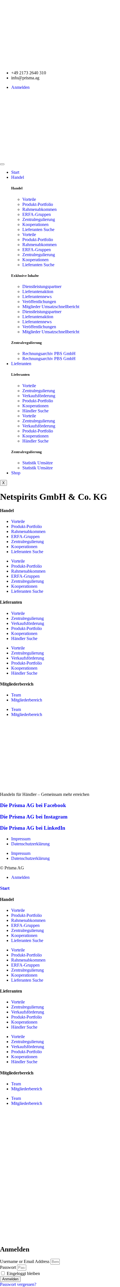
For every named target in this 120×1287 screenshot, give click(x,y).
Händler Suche (35, 410)
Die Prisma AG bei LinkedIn (32, 828)
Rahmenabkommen (39, 209)
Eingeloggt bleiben (23, 1273)
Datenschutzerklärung (30, 843)
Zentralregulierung (38, 219)
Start (15, 172)
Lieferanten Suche (38, 229)
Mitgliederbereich (26, 700)
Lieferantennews (37, 296)
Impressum (20, 838)
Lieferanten (21, 363)
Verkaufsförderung (38, 395)
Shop (15, 472)
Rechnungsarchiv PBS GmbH (49, 353)
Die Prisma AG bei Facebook (33, 805)
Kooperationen (35, 224)
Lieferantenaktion (37, 291)
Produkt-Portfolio (37, 204)
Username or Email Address (24, 1261)
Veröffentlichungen (39, 301)
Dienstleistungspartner (41, 286)
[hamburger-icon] (2, 164)
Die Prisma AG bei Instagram (34, 817)
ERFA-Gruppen (36, 214)
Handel (17, 177)
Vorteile (29, 199)
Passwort (8, 1267)
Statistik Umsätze (37, 462)
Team (16, 695)
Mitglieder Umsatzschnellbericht (50, 306)
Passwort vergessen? (18, 1284)
